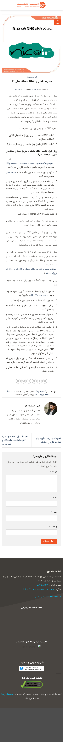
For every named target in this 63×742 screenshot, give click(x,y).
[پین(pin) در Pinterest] (23, 381)
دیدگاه (53, 471)
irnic (47, 394)
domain (10, 391)
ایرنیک (41, 394)
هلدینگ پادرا (7, 694)
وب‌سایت (53, 526)
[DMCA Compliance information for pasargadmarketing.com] (31, 684)
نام (55, 497)
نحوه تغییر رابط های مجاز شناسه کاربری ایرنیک (48, 440)
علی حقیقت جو (20, 89)
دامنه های (11, 172)
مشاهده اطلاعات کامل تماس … (47, 596)
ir (14, 391)
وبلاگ (28, 77)
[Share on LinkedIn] (18, 381)
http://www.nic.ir (39, 295)
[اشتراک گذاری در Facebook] (39, 381)
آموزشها (34, 77)
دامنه (36, 394)
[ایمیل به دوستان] (28, 381)
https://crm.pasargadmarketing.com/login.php (30, 163)
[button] (59, 5)
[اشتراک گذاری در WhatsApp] (44, 381)
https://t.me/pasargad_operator (39, 589)
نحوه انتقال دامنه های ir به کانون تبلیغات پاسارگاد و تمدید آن (15, 440)
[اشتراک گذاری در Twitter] (34, 381)
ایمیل (54, 512)
